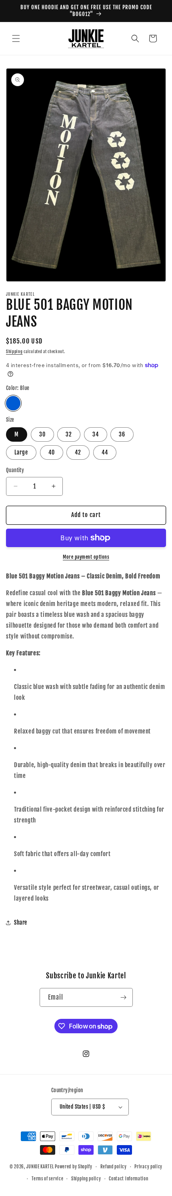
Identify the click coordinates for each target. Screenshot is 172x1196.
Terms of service (47, 1179)
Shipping (14, 351)
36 (122, 434)
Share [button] (20, 922)
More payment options (86, 557)
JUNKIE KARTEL (40, 1167)
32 (69, 434)
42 (78, 452)
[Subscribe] (123, 997)
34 (95, 434)
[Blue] (13, 403)
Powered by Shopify (73, 1167)
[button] (16, 38)
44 (105, 452)
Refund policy (113, 1167)
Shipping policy (86, 1179)
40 (51, 452)
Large (21, 452)
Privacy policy (148, 1167)
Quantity (15, 470)
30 (42, 434)
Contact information (128, 1179)
